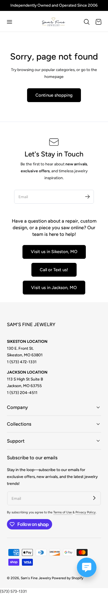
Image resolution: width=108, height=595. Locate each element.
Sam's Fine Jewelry (36, 578)
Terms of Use (63, 512)
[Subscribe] (87, 196)
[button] (9, 22)
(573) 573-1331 (13, 591)
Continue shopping (54, 95)
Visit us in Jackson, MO (54, 287)
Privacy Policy (85, 512)
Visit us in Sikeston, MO (54, 251)
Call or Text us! (54, 269)
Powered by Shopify (67, 578)
